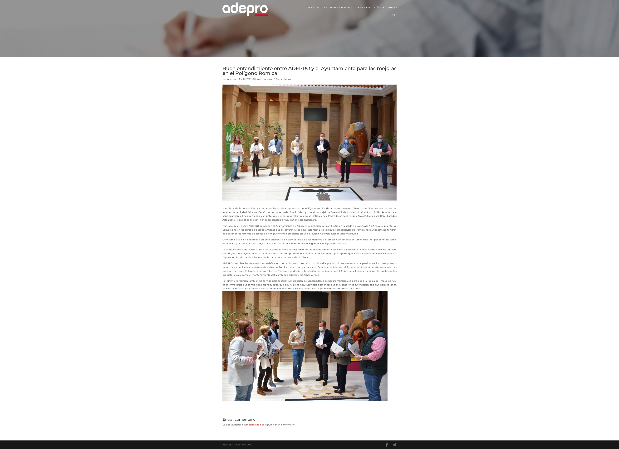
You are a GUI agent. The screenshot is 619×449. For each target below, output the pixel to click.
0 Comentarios (282, 79)
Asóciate (379, 7)
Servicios (361, 7)
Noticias (322, 7)
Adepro (392, 7)
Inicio (310, 7)
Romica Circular (340, 7)
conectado (255, 424)
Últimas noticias (262, 79)
